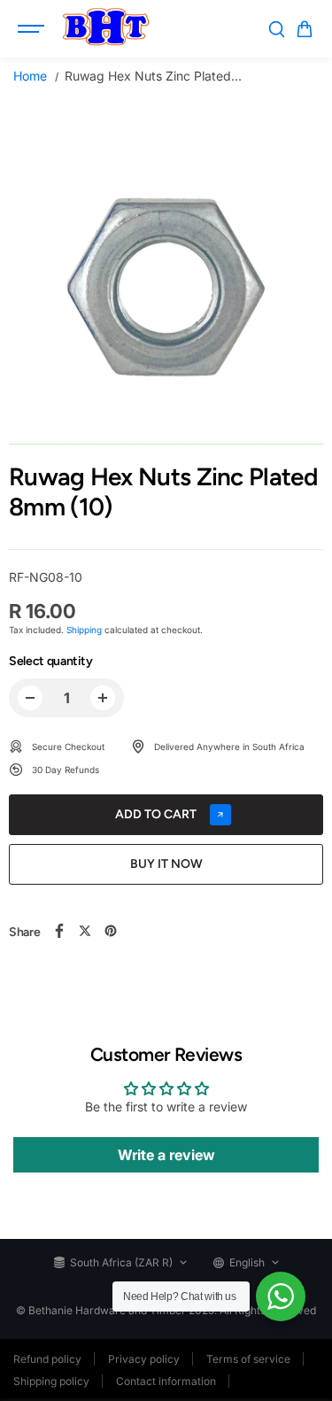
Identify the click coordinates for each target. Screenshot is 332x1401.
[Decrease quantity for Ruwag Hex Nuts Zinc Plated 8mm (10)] (30, 697)
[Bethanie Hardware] (105, 29)
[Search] (276, 29)
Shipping (84, 629)
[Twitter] (85, 930)
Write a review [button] (166, 1155)
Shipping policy (51, 1381)
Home (30, 75)
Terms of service (248, 1359)
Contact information (166, 1381)
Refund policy (47, 1359)
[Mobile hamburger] (32, 29)
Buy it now (166, 863)
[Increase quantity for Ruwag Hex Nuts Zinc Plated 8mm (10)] (102, 697)
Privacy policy (144, 1359)
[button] (304, 29)
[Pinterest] (110, 930)
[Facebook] (59, 930)
